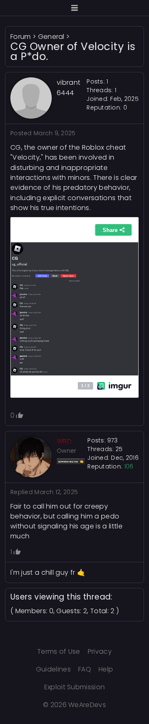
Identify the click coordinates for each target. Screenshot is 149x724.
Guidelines (53, 669)
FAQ (84, 669)
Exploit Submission (74, 687)
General (51, 36)
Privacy (100, 651)
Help (106, 669)
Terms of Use (58, 651)
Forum (20, 36)
